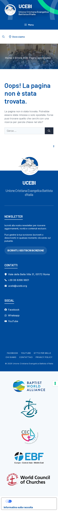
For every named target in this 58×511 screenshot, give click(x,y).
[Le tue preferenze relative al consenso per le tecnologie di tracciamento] (55, 383)
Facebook (12, 353)
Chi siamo (11, 357)
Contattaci (26, 357)
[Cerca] (49, 130)
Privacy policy (44, 357)
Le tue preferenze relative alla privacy (32, 501)
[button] (3, 37)
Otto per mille (42, 353)
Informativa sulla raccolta (18, 507)
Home (8, 57)
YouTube (26, 353)
